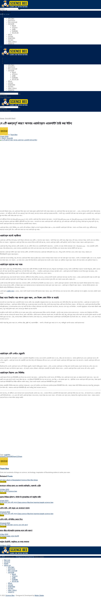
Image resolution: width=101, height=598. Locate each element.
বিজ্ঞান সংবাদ (7, 11)
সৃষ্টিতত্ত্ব (10, 34)
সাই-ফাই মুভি (15, 33)
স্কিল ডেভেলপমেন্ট (12, 22)
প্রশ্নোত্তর (7, 13)
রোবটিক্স (14, 29)
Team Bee (13, 135)
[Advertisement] (50, 337)
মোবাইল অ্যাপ (10, 291)
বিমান (9, 455)
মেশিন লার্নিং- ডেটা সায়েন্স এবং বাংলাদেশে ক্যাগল (15, 508)
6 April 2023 (4, 500)
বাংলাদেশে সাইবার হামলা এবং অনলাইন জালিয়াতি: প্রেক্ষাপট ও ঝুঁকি (20, 486)
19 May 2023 (4, 489)
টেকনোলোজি (11, 24)
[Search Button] (19, 9)
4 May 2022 (4, 534)
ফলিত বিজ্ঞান (11, 18)
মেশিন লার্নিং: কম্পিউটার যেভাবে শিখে (11, 519)
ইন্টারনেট (14, 26)
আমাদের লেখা (7, 17)
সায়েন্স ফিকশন (11, 20)
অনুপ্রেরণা (10, 40)
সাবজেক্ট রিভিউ (11, 38)
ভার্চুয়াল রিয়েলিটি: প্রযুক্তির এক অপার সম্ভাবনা (14, 542)
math (6, 455)
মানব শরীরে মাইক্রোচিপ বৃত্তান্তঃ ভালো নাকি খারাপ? (16, 530)
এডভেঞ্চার (10, 36)
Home (2, 118)
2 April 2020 (4, 136)
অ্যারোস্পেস (11, 43)
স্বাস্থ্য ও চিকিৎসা (12, 42)
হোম (1, 47)
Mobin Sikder (39, 557)
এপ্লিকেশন (14, 27)
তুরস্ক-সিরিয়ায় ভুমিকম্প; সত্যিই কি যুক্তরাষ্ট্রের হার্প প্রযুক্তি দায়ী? (20, 497)
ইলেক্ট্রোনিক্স (15, 31)
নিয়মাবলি (6, 15)
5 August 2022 (5, 512)
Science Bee (10, 557)
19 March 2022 (5, 545)
